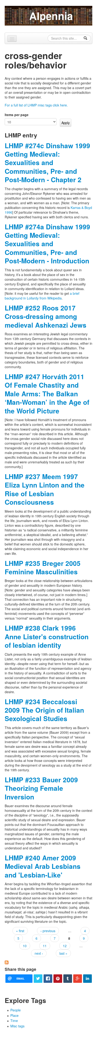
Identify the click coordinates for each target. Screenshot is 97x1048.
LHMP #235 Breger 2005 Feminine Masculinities (43, 567)
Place (14, 1015)
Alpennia (51, 15)
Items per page (16, 114)
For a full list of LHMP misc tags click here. (36, 105)
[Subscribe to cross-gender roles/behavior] (6, 962)
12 (65, 945)
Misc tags (17, 1026)
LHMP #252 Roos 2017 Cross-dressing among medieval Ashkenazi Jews (45, 316)
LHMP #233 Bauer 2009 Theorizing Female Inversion (41, 788)
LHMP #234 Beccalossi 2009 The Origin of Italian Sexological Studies (44, 710)
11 (45, 945)
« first (20, 930)
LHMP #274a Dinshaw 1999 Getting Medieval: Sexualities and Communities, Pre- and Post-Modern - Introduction (47, 244)
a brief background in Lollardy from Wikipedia (42, 295)
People (15, 1010)
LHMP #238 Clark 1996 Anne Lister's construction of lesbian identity (47, 636)
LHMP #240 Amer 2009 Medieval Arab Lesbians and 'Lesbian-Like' (43, 866)
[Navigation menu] (12, 38)
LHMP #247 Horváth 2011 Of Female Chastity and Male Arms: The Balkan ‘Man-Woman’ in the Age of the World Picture (47, 394)
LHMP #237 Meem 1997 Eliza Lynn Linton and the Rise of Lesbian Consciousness (45, 489)
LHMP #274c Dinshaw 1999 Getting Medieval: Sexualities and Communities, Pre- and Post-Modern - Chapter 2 (47, 163)
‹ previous (47, 930)
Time (14, 1020)
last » (63, 953)
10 (25, 945)
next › (39, 953)
